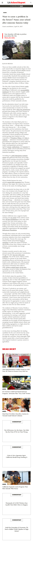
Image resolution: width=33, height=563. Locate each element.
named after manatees (14, 182)
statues (9, 147)
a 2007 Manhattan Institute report (15, 156)
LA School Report (16, 2)
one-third (13, 218)
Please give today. (9, 38)
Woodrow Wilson (16, 138)
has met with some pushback (13, 256)
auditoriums (15, 147)
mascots (25, 147)
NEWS (5, 12)
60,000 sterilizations (12, 219)
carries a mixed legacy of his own (16, 267)
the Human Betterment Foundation (14, 229)
